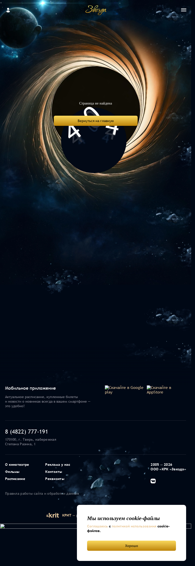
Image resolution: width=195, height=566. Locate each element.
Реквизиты (54, 479)
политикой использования (134, 526)
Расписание (15, 479)
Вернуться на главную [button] (96, 121)
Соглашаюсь (97, 526)
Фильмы (12, 472)
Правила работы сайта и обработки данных (42, 493)
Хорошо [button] (131, 546)
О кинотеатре (17, 464)
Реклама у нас (57, 464)
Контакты (53, 472)
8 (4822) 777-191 (26, 431)
